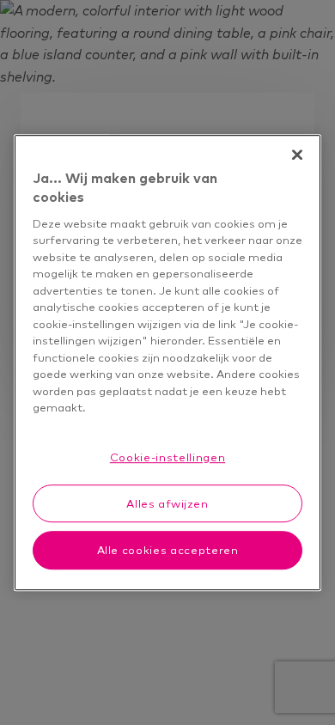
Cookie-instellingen (167, 457)
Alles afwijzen (167, 503)
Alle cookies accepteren (168, 550)
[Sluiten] (297, 155)
